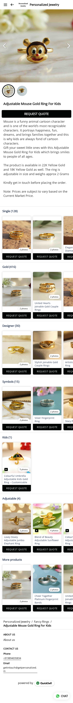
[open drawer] (5, 4)
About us (9, 640)
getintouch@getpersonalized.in (20, 669)
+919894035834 (12, 658)
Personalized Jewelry (44, 4)
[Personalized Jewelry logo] (23, 4)
